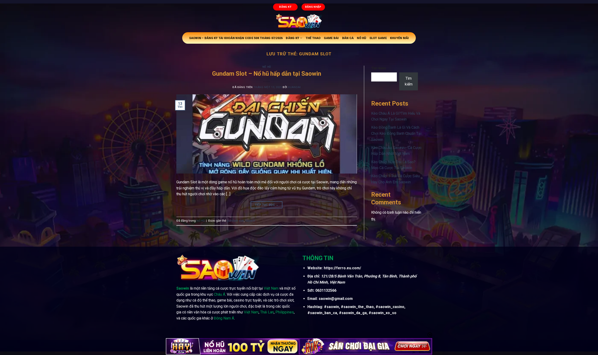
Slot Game (378, 38)
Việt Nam (271, 288)
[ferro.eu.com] (299, 21)
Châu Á (219, 294)
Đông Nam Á (224, 318)
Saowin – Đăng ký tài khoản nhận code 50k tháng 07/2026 (236, 38)
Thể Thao (313, 38)
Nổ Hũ (361, 38)
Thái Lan (267, 312)
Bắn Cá (348, 38)
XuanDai (294, 87)
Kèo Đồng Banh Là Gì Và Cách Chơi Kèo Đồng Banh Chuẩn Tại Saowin (396, 133)
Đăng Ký (292, 38)
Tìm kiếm (378, 68)
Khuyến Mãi (399, 38)
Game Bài (331, 38)
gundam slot (235, 220)
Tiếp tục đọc (267, 204)
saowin (250, 220)
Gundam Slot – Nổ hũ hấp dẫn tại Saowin (266, 73)
